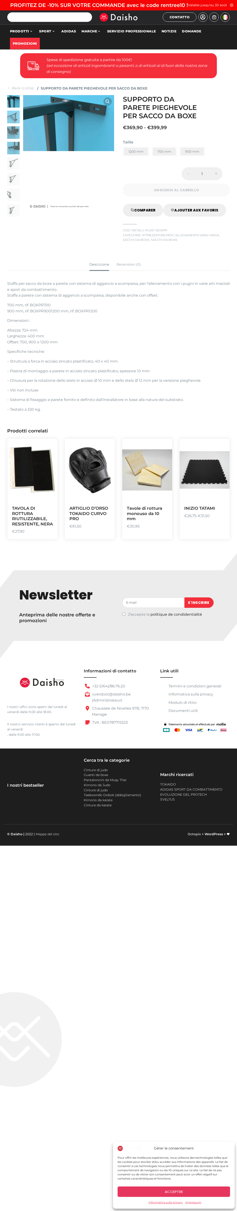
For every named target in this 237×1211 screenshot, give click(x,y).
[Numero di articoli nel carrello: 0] (214, 17)
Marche (89, 31)
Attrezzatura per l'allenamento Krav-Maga (180, 235)
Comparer (145, 210)
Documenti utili (182, 710)
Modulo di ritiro (182, 702)
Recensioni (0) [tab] (128, 264)
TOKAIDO (168, 784)
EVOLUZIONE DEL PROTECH (183, 794)
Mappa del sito (47, 834)
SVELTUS (167, 799)
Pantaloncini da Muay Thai (105, 780)
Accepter (174, 1191)
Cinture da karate (98, 805)
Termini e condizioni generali (194, 686)
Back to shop (23, 88)
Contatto (180, 17)
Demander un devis (220, 468)
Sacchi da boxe (136, 240)
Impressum (193, 1202)
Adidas (68, 31)
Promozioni (25, 43)
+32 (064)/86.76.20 (108, 686)
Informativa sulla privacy (166, 1202)
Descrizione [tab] (99, 264)
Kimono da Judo (97, 785)
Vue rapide (48, 495)
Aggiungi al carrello (48, 468)
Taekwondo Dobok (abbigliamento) (112, 795)
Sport (45, 31)
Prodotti (19, 31)
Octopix (194, 834)
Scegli (163, 468)
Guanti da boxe (96, 775)
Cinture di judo (96, 770)
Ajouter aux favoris (196, 210)
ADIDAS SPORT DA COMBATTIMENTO (191, 789)
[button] (107, 101)
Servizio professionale (131, 31)
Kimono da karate (98, 800)
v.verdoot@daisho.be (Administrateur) (111, 697)
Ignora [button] (232, 5)
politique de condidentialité (176, 614)
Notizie (169, 31)
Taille (128, 142)
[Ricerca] (87, 17)
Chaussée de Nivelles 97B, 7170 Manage (120, 711)
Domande (191, 31)
